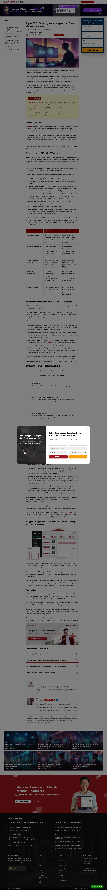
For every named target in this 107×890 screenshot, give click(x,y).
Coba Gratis (78, 457)
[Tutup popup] (88, 428)
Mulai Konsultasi (59, 457)
